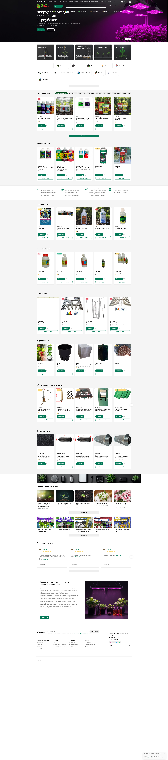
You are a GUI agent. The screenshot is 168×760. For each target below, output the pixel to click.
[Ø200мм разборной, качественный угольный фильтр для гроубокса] (103, 443)
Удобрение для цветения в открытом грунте (102, 119)
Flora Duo (48, 57)
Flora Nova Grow (99, 167)
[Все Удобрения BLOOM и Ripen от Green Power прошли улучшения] (45, 496)
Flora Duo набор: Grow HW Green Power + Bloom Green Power (83, 120)
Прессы (79, 57)
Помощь (87, 640)
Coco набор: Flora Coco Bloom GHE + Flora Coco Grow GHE (83, 168)
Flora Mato (117, 167)
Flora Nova (48, 55)
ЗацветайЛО (41, 228)
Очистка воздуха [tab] (126, 93)
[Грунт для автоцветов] (122, 352)
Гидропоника (58, 11)
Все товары (84, 135)
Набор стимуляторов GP (63, 228)
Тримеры (80, 55)
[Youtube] (113, 642)
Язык (130, 1)
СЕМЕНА (45, 549)
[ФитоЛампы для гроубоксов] (72, 308)
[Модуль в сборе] (48, 308)
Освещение (95, 11)
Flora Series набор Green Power (44, 119)
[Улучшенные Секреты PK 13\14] (84, 496)
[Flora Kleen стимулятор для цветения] (103, 216)
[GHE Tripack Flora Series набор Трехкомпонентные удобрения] (65, 155)
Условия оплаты (73, 642)
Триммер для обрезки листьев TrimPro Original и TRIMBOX (84, 410)
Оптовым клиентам (57, 648)
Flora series (41, 55)
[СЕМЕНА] (40, 550)
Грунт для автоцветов (120, 364)
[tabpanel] (84, 117)
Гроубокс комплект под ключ (102, 364)
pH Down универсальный (44, 273)
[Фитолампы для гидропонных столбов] (96, 308)
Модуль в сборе (42, 322)
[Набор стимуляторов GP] (65, 216)
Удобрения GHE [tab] (72, 93)
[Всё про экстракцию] (103, 496)
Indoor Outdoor (119, 11)
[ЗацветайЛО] (45, 216)
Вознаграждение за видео (59, 644)
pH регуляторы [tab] (90, 93)
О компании (44, 617)
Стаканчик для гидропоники (64, 364)
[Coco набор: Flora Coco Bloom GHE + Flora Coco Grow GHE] (84, 155)
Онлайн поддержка (90, 644)
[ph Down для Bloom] (84, 261)
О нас (60, 1)
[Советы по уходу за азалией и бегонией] (122, 496)
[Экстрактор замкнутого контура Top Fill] (45, 397)
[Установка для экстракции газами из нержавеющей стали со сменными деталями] (65, 397)
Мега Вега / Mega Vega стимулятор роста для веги (122, 229)
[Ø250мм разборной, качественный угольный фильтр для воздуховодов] (84, 443)
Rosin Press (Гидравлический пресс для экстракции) (102, 410)
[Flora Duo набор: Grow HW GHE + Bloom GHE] (45, 155)
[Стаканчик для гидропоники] (65, 352)
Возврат (76, 1)
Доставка (70, 1)
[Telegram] (116, 642)
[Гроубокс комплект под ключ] (103, 352)
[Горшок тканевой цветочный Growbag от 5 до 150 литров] (84, 352)
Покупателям (72, 640)
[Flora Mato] (122, 155)
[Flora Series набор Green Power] (45, 106)
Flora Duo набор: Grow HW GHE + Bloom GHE (45, 168)
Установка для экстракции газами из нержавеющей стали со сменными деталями (64, 411)
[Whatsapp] (119, 642)
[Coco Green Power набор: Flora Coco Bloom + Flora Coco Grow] (65, 106)
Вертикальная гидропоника (45, 364)
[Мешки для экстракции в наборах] (122, 397)
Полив (98, 57)
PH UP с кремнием (61, 273)
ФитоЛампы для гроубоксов (69, 322)
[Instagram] (110, 642)
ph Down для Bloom (81, 273)
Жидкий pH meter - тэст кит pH (102, 273)
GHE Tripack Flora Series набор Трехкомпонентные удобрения (64, 169)
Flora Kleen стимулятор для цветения (102, 229)
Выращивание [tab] (107, 93)
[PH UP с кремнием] (65, 261)
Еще (115, 1)
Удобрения (83, 11)
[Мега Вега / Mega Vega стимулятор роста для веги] (122, 216)
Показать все (84, 86)
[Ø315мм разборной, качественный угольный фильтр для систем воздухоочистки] (65, 443)
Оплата (64, 1)
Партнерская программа (59, 646)
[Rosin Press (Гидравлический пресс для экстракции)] (103, 397)
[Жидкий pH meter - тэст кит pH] (103, 261)
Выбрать (40, 28)
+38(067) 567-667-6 (42, 1)
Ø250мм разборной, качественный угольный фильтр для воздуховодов (82, 456)
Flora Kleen (49, 28)
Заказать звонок (52, 1)
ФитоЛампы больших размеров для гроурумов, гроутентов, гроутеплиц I (119, 323)
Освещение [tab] (98, 93)
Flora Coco (41, 57)
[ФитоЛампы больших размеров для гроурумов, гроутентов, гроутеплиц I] (120, 308)
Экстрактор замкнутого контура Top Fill (44, 410)
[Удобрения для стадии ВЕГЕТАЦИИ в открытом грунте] (122, 106)
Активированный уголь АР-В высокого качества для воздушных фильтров (45, 456)
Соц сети (109, 1)
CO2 (103, 57)
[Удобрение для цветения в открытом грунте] (103, 106)
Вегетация (60, 57)
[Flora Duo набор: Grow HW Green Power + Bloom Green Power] (84, 106)
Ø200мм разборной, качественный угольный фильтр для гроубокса (101, 456)
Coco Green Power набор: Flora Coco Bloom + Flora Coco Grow (64, 119)
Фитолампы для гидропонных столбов (95, 322)
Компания (55, 640)
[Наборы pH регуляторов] (122, 261)
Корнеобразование (62, 55)
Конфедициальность (94, 1)
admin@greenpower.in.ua (115, 635)
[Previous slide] (126, 39)
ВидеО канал (103, 1)
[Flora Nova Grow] (103, 155)
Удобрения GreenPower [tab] (61, 93)
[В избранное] (47, 125)
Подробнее (45, 559)
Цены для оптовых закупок (43, 11)
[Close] (164, 753)
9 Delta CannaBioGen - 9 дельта (82, 229)
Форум (117, 57)
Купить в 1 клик (45, 129)
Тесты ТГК (106, 11)
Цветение (68, 57)
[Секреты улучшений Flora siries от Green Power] (65, 496)
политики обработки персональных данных (83, 633)
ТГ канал (124, 57)
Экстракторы (70, 11)
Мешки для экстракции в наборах (121, 410)
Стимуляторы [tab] (82, 93)
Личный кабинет (89, 642)
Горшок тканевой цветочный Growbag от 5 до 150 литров (83, 365)
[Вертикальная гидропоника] (45, 352)
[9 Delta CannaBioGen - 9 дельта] (84, 216)
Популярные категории (43, 640)
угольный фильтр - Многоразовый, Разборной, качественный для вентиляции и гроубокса (121, 457)
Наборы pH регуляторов (121, 273)
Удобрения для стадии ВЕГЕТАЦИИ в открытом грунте (121, 120)
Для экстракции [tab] (116, 93)
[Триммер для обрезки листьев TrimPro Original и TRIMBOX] (84, 397)
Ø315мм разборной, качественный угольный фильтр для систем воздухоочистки (63, 457)
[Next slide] (129, 39)
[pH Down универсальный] (45, 261)
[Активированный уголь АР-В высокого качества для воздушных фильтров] (45, 443)
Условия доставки (73, 644)
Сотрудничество (83, 1)
